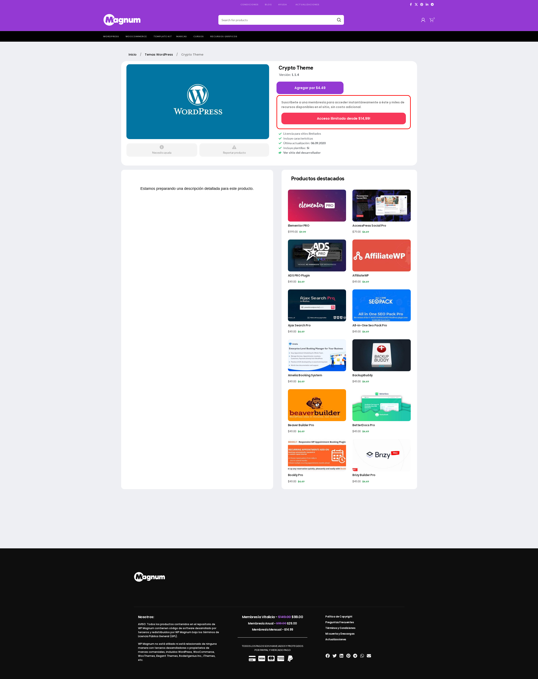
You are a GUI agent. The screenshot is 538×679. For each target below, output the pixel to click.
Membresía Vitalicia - (272, 617)
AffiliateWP (360, 275)
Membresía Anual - (272, 623)
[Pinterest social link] (421, 4)
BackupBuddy (362, 375)
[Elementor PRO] (317, 206)
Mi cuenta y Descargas (340, 633)
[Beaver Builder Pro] (317, 405)
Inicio (133, 54)
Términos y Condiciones (340, 628)
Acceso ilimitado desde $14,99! (343, 118)
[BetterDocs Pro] (381, 405)
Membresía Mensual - (272, 629)
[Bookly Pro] (317, 455)
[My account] (423, 20)
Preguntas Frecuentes (339, 622)
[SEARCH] (339, 20)
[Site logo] (122, 19)
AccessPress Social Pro (369, 225)
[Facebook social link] (410, 4)
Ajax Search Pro (299, 325)
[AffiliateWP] (381, 255)
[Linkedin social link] (427, 4)
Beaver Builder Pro (301, 425)
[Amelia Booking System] (317, 355)
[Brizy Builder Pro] (381, 455)
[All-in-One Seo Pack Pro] (381, 305)
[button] (327, 655)
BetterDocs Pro (363, 425)
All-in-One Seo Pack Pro (369, 325)
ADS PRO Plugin (299, 275)
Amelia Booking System (305, 375)
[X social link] (416, 4)
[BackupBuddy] (381, 355)
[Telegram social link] (432, 4)
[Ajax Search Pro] (317, 305)
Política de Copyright (338, 616)
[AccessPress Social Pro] (381, 206)
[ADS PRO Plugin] (317, 255)
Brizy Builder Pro (363, 475)
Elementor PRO (298, 225)
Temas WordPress (159, 54)
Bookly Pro (295, 475)
